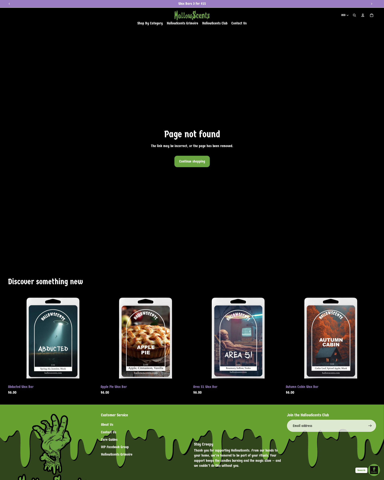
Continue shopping (192, 161)
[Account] (362, 15)
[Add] (92, 376)
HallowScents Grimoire (116, 454)
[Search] (354, 15)
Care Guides (109, 440)
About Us (107, 425)
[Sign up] (370, 426)
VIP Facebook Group (115, 447)
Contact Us (108, 432)
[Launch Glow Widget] (374, 470)
